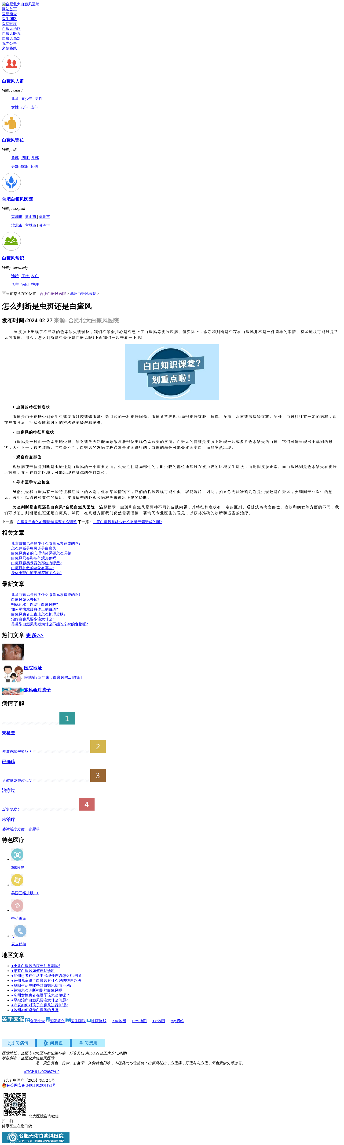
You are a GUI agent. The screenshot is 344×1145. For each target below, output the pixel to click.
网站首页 (9, 9)
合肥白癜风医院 (17, 199)
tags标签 (177, 1021)
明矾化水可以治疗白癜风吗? (34, 604)
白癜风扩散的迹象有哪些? (32, 568)
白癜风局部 (11, 38)
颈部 (24, 166)
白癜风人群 (13, 81)
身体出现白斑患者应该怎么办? (36, 573)
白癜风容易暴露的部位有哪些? (36, 563)
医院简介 (9, 14)
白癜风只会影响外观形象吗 (33, 558)
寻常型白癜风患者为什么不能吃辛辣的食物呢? (49, 624)
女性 (15, 107)
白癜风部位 (13, 140)
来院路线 (9, 48)
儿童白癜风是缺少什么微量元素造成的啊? (127, 522)
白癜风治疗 (11, 29)
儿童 (15, 99)
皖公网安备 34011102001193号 (31, 1085)
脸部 (15, 158)
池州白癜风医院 (83, 294)
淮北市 (17, 225)
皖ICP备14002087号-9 (41, 1072)
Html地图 (139, 1021)
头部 (35, 158)
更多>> (35, 635)
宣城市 (31, 225)
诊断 (15, 276)
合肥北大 (37, 1021)
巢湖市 (44, 225)
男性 (39, 99)
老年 (24, 107)
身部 (15, 166)
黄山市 (31, 217)
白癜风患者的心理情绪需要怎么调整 (47, 522)
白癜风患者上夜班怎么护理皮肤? (38, 614)
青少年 (27, 99)
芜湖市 (16, 217)
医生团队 (9, 19)
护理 (35, 284)
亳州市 (44, 217)
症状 (25, 276)
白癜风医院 (11, 34)
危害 (15, 284)
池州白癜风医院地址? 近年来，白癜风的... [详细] (42, 677)
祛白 (35, 276)
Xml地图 (119, 1021)
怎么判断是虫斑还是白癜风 (33, 548)
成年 (34, 107)
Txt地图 (158, 1021)
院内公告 (9, 43)
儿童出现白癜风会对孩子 (26, 689)
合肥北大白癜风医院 (19, 1063)
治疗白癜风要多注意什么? (32, 619)
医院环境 (9, 24)
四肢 (25, 158)
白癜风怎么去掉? (25, 599)
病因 (25, 284)
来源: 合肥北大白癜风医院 (86, 320)
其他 (34, 166)
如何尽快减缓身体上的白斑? (34, 609)
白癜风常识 (13, 258)
